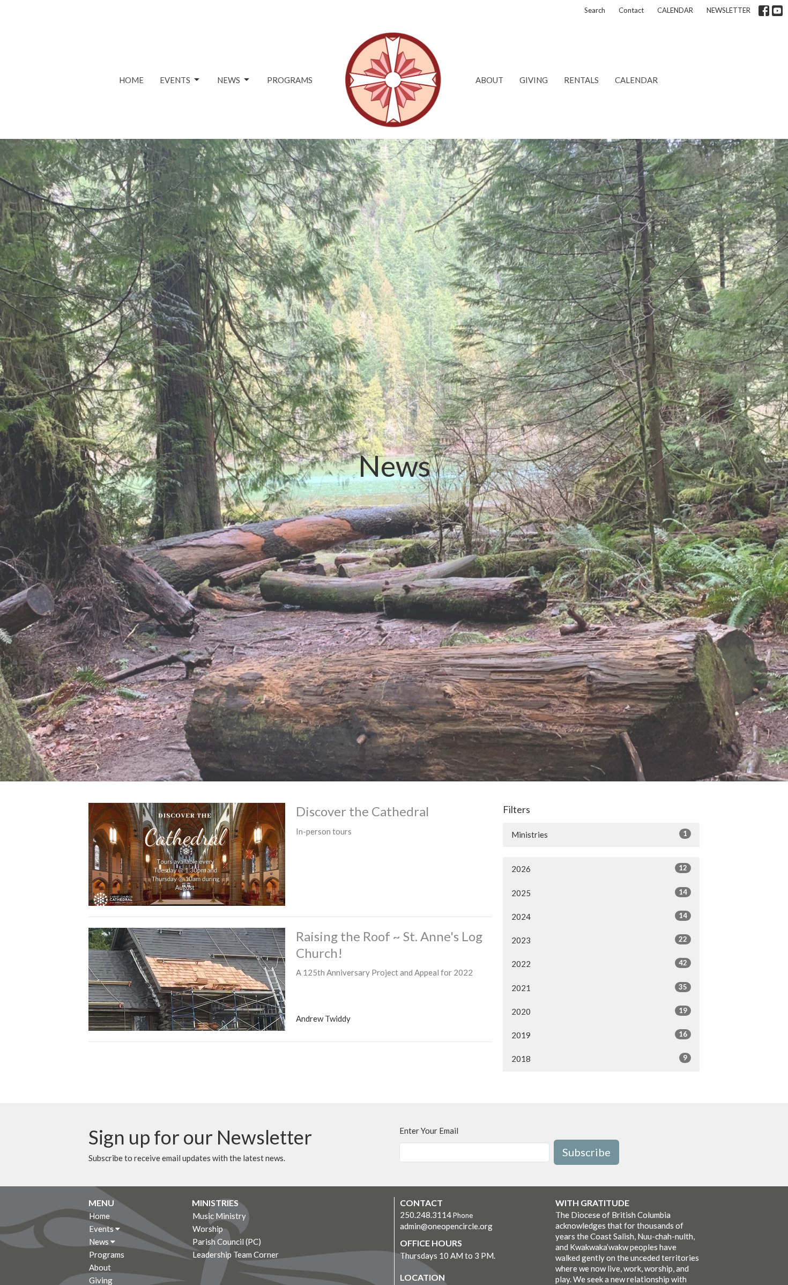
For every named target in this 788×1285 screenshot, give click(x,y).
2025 (599, 893)
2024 (599, 916)
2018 (599, 1058)
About (489, 80)
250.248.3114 (425, 1215)
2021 (599, 988)
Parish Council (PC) (226, 1241)
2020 (599, 1011)
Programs (290, 80)
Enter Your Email (428, 1130)
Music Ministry (219, 1216)
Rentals (581, 80)
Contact (631, 10)
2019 (599, 1035)
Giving (533, 80)
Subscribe (586, 1152)
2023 (599, 940)
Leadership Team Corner (235, 1254)
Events (175, 80)
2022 (599, 963)
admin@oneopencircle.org (446, 1226)
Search (594, 10)
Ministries (599, 834)
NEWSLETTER (728, 10)
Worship (207, 1229)
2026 (599, 868)
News (228, 80)
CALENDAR (675, 10)
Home (131, 80)
